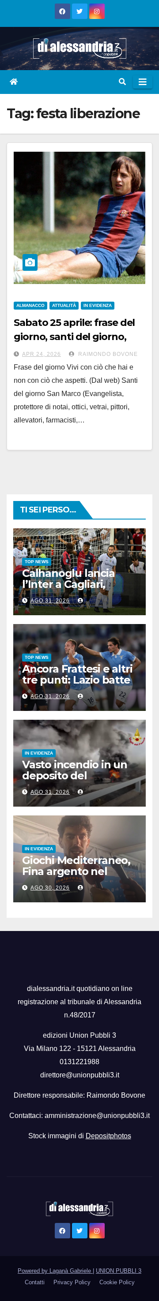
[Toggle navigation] (142, 82)
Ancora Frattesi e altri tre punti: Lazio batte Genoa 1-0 (77, 679)
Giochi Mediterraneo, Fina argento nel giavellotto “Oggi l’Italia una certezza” (76, 877)
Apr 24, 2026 (41, 354)
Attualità (64, 305)
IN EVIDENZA (97, 305)
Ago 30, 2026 (50, 888)
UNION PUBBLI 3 (118, 1270)
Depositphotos (108, 1136)
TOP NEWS (37, 561)
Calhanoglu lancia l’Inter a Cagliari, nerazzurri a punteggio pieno (68, 590)
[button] (122, 82)
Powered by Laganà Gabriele (55, 1270)
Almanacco (30, 305)
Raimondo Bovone (107, 354)
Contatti (35, 1282)
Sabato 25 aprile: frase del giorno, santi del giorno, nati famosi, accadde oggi (75, 337)
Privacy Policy (72, 1282)
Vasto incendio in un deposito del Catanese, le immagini (79, 775)
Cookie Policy (117, 1282)
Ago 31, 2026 (50, 601)
